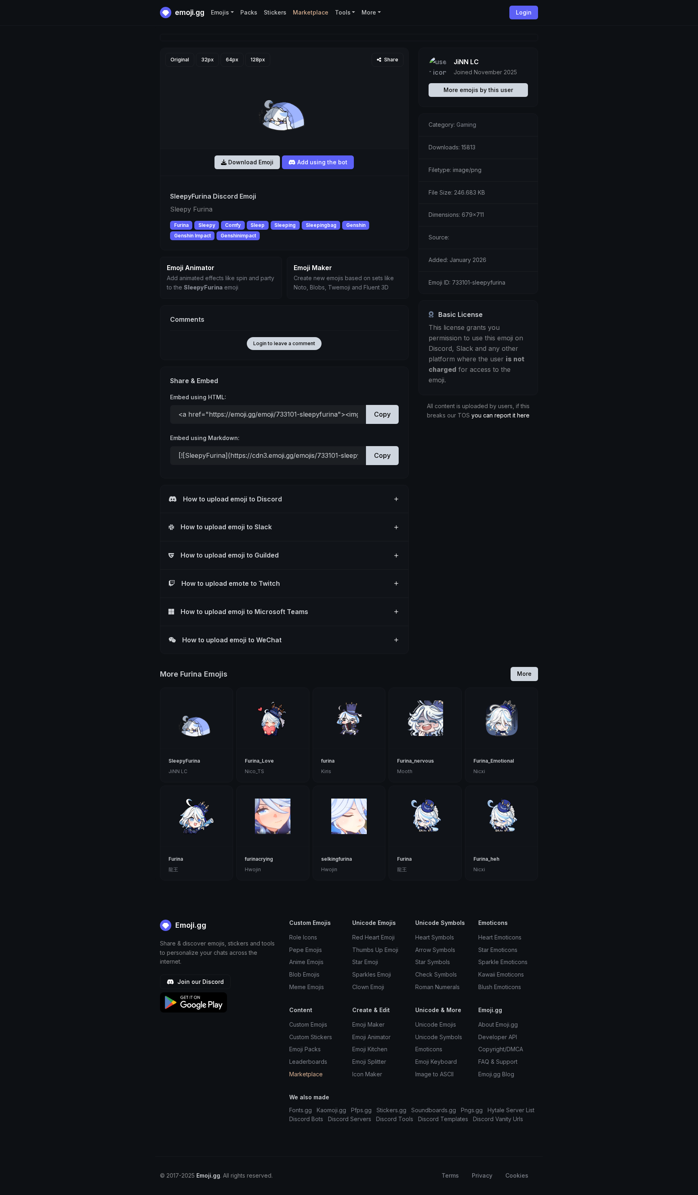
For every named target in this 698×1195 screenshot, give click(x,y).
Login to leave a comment (284, 343)
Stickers (275, 12)
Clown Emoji (368, 986)
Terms (450, 1175)
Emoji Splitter (369, 1061)
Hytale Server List (511, 1110)
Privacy (482, 1175)
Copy (382, 414)
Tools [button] (343, 12)
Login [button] (524, 12)
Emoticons (428, 1049)
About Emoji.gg (498, 1024)
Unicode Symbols (438, 1037)
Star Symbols (432, 961)
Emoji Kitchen (369, 1049)
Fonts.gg (300, 1110)
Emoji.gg (189, 925)
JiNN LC (466, 62)
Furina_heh (486, 859)
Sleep (257, 225)
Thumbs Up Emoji (375, 949)
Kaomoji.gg (331, 1110)
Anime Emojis (306, 961)
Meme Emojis (306, 986)
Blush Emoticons (499, 986)
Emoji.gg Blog (496, 1074)
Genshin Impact (192, 236)
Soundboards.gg (433, 1110)
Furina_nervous (415, 761)
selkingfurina (336, 859)
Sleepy (206, 225)
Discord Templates (443, 1118)
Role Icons (303, 937)
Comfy (233, 225)
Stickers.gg (391, 1110)
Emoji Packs (305, 1049)
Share (390, 60)
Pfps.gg (361, 1110)
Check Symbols (436, 974)
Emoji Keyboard (436, 1061)
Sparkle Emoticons (503, 961)
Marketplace (310, 12)
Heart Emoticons (499, 937)
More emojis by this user (478, 89)
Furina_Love (259, 761)
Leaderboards (308, 1061)
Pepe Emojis (305, 949)
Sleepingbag (321, 225)
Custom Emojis (308, 1024)
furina (327, 761)
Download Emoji (250, 162)
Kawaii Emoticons (501, 974)
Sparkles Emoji (371, 974)
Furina (181, 225)
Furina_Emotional (493, 761)
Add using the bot (321, 162)
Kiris (326, 771)
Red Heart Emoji (373, 937)
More (524, 673)
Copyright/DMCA (500, 1049)
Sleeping (285, 225)
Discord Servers (349, 1118)
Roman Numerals (437, 986)
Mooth (404, 771)
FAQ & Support (497, 1061)
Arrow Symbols (435, 949)
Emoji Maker (368, 1024)
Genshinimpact (238, 236)
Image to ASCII (434, 1074)
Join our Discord (200, 981)
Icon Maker (367, 1074)
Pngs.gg (472, 1110)
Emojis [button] (220, 12)
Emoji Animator (371, 1037)
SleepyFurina (184, 761)
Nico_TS (254, 771)
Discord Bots (306, 1118)
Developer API (497, 1037)
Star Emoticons (497, 949)
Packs (248, 12)
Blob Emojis (304, 974)
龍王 (173, 869)
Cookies (516, 1175)
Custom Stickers (310, 1037)
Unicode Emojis (435, 1024)
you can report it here (500, 415)
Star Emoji (365, 961)
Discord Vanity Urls (498, 1118)
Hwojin (253, 869)
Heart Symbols (434, 937)
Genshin (356, 225)
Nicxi (479, 771)
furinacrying (259, 859)
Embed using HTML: (198, 397)
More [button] (369, 12)
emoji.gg (188, 12)
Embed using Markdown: (205, 437)
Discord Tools (394, 1118)
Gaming (466, 124)
